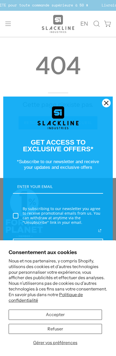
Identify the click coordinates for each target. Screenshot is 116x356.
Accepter (55, 314)
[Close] (106, 103)
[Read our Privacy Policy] (100, 230)
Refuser (55, 328)
